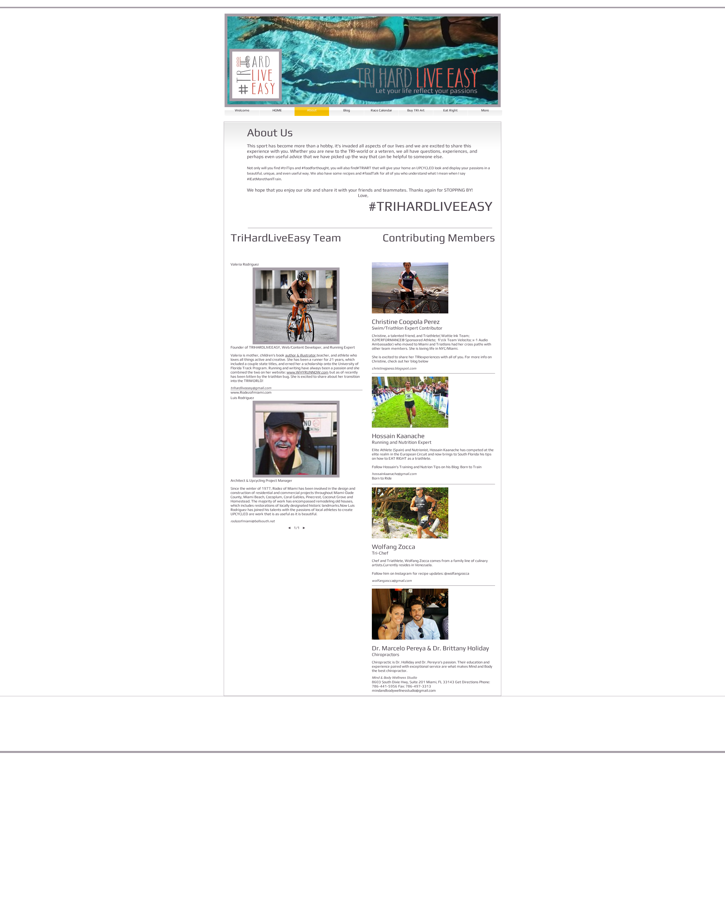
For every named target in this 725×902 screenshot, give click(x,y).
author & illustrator (300, 355)
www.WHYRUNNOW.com (308, 372)
